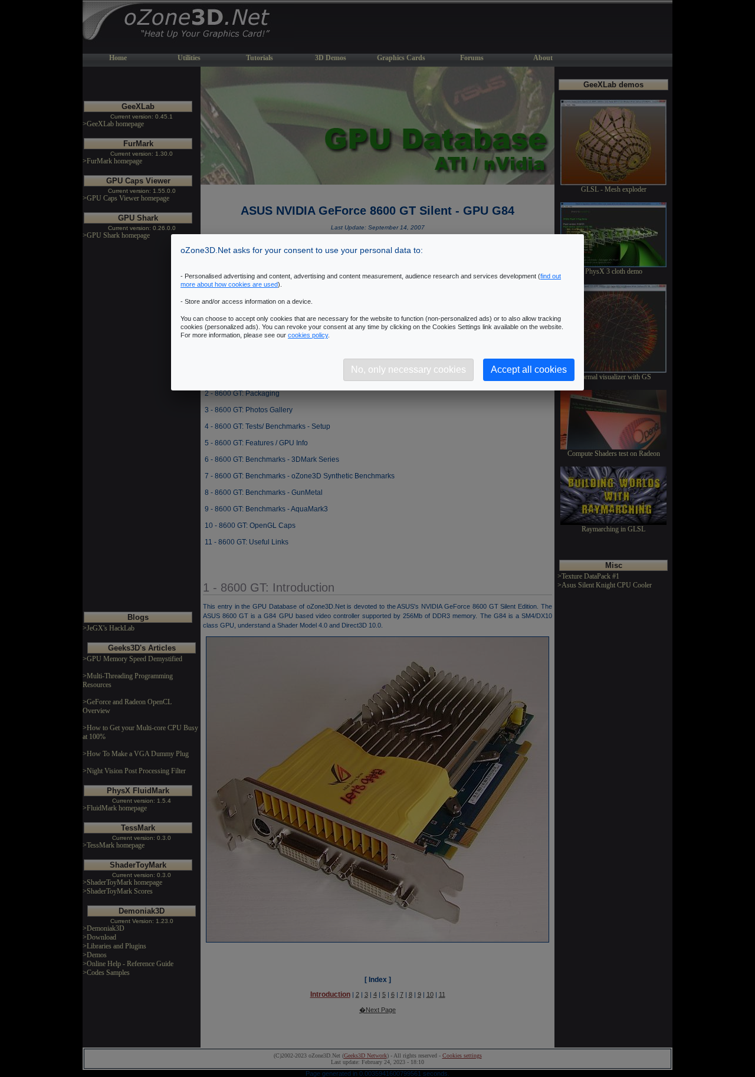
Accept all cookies (529, 370)
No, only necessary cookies (408, 370)
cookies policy (308, 335)
